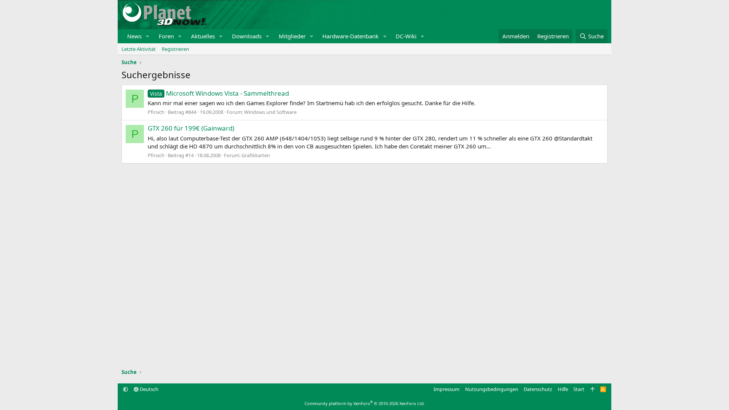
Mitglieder (292, 36)
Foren (166, 36)
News (134, 36)
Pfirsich (156, 112)
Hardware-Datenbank (350, 36)
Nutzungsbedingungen (491, 389)
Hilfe (563, 389)
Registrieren (175, 49)
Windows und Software (270, 112)
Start (578, 389)
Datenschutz (538, 389)
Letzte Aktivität (139, 49)
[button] (147, 36)
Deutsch (148, 389)
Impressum (446, 389)
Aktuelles (203, 36)
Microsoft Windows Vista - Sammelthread (219, 93)
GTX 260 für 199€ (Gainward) (191, 128)
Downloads (247, 36)
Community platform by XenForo (365, 403)
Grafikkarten (255, 155)
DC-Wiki (406, 36)
